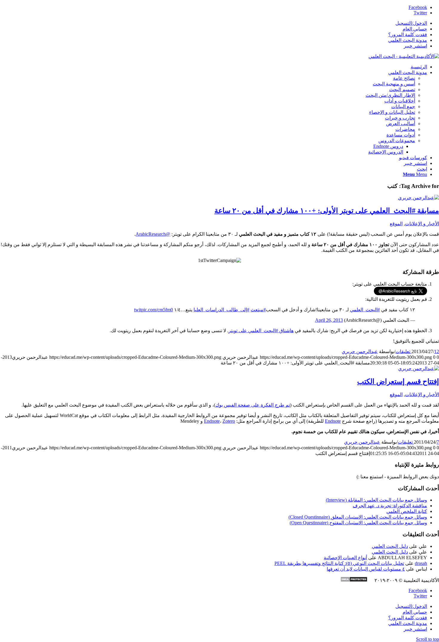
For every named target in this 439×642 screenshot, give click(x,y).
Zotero (228, 421)
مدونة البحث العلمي (407, 40)
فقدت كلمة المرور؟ (407, 34)
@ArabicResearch (153, 234)
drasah (421, 563)
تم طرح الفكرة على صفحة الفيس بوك (252, 404)
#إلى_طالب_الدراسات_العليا (221, 309)
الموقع (396, 223)
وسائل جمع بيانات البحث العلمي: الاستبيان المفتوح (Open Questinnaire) (358, 522)
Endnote (333, 421)
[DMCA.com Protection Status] (356, 580)
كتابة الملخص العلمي (406, 511)
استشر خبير (415, 45)
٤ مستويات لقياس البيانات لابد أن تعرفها (366, 568)
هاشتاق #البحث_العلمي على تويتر (261, 330)
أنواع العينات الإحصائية (345, 557)
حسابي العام (415, 28)
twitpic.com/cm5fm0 (153, 309)
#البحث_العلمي (365, 309)
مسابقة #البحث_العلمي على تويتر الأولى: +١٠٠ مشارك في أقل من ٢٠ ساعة (326, 210)
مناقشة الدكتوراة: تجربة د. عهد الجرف (390, 505)
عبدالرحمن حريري (360, 351)
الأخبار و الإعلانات (422, 223)
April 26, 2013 (329, 320)
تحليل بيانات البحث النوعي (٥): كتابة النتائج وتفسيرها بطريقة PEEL (339, 563)
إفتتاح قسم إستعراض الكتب (398, 381)
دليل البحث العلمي (390, 546)
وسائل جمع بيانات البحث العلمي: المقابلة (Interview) (376, 499)
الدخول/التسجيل (411, 23)
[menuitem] (213, 23)
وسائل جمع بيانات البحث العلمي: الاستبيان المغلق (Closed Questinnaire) (357, 517)
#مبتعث (258, 309)
